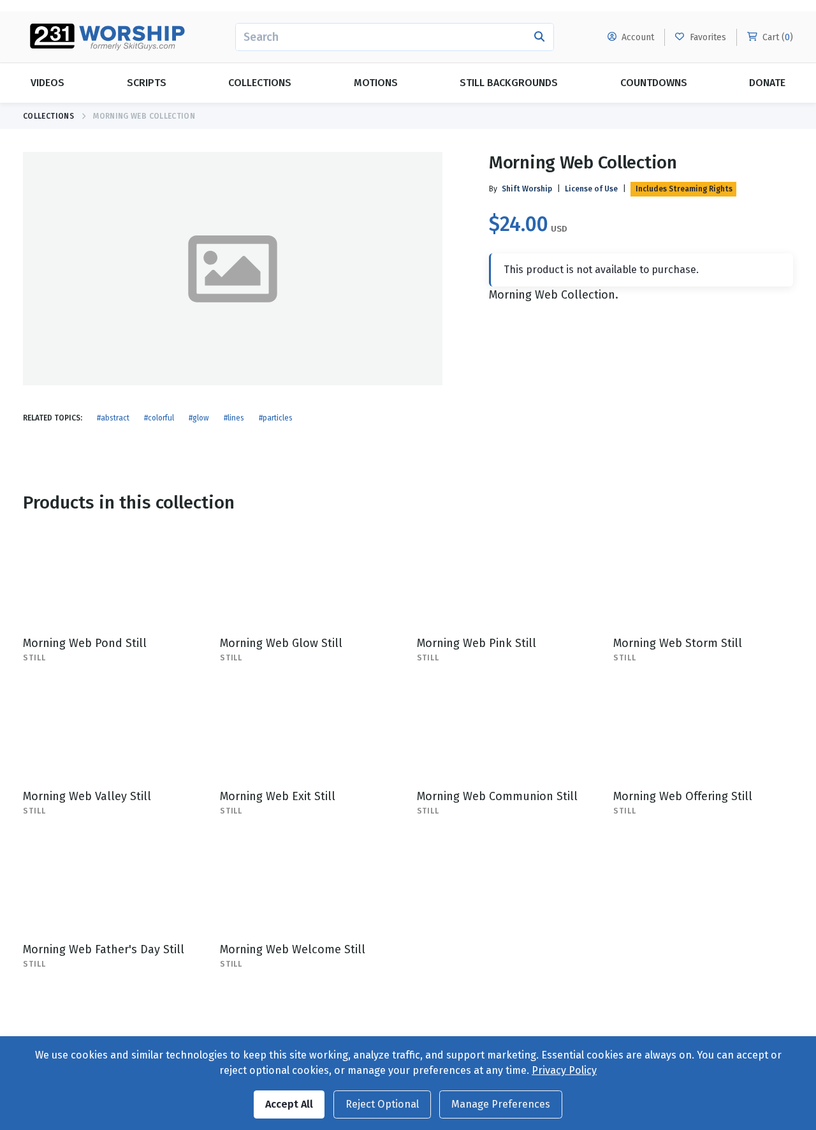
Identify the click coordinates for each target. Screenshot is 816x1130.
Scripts (146, 83)
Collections (259, 83)
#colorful (159, 417)
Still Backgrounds (509, 83)
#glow (199, 417)
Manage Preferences (500, 1104)
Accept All (289, 1104)
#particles (276, 417)
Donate (767, 83)
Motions (376, 83)
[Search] (539, 37)
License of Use (591, 188)
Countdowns (653, 83)
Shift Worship (527, 188)
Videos (47, 83)
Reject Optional (382, 1104)
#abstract (113, 417)
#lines (234, 417)
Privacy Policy (564, 1070)
